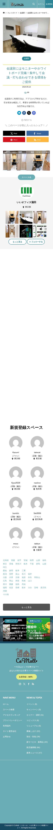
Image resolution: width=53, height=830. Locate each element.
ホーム (6, 704)
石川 (24, 574)
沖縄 (5, 591)
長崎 (17, 588)
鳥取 (17, 581)
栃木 (25, 564)
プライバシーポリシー (12, 720)
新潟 (5, 574)
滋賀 (24, 577)
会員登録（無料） (26, 677)
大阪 (5, 577)
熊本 (24, 588)
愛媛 (11, 584)
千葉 (32, 564)
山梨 (44, 564)
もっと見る (17, 242)
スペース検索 (8, 709)
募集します (31, 731)
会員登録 (49, 4)
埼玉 (5, 567)
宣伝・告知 (31, 736)
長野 (11, 574)
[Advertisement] (26, 279)
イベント (30, 704)
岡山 (11, 581)
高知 (24, 584)
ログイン (41, 4)
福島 (44, 560)
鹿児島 (43, 588)
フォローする (37, 242)
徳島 (17, 584)
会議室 (26, 58)
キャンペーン (32, 709)
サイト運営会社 (9, 731)
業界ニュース (32, 753)
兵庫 (11, 577)
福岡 (5, 588)
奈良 (30, 577)
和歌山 (37, 577)
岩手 (19, 560)
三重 (24, 570)
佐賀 (11, 588)
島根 (24, 581)
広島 (5, 581)
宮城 (25, 560)
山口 (30, 581)
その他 (6, 594)
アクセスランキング (11, 715)
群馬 (38, 564)
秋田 (32, 560)
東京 (5, 564)
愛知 (5, 570)
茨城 (11, 564)
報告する (28, 120)
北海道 (6, 560)
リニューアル (32, 726)
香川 (5, 584)
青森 (13, 560)
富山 (17, 574)
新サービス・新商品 (35, 742)
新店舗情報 (31, 747)
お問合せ (7, 736)
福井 (30, 574)
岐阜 (17, 570)
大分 (30, 588)
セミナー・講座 (33, 715)
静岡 (11, 570)
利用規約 (7, 726)
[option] (14, 629)
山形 (38, 560)
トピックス (31, 720)
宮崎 (36, 588)
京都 (17, 577)
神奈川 (18, 564)
